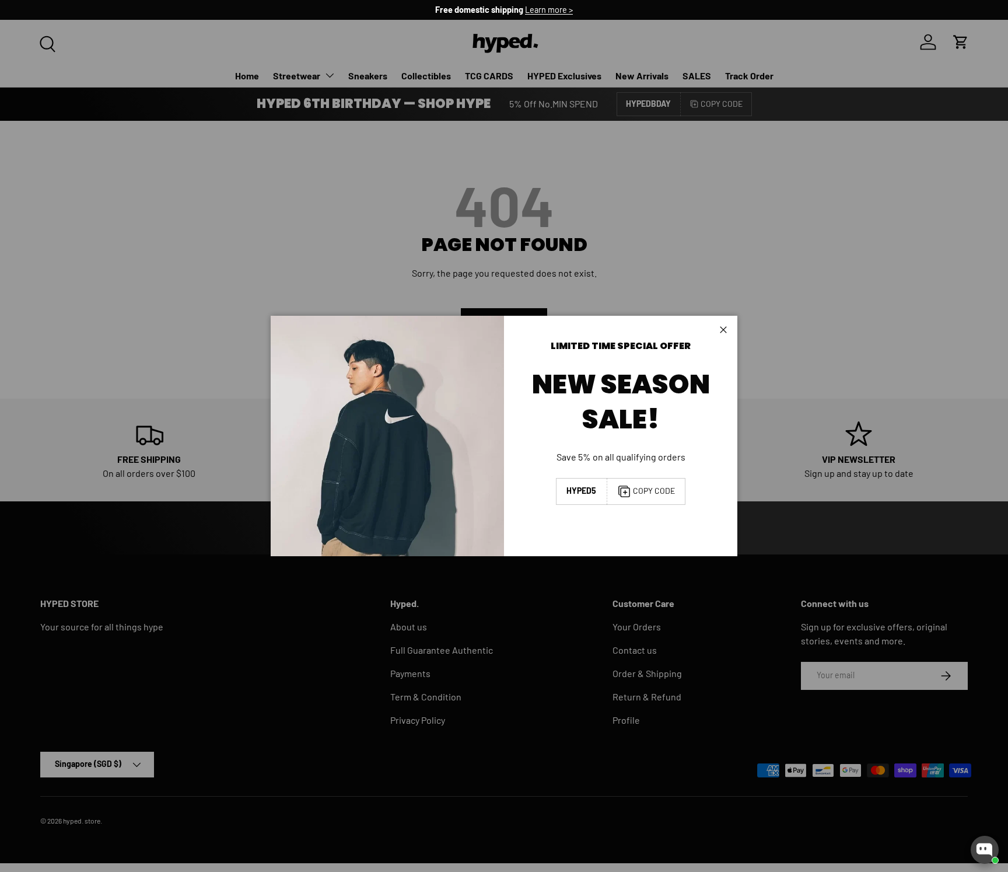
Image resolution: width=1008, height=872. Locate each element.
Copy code (654, 491)
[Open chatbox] (985, 850)
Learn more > (549, 10)
